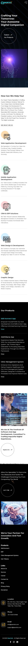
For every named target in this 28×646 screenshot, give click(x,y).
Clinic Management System (12, 362)
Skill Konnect (5, 548)
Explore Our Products (8, 36)
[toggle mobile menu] (25, 3)
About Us (4, 568)
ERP (2, 552)
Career (3, 575)
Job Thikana (5, 559)
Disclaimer (4, 590)
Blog (2, 583)
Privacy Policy (5, 586)
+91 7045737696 (12, 614)
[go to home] (6, 2)
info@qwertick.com (13, 624)
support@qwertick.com (14, 627)
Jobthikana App (7, 337)
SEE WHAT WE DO (7, 125)
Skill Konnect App (8, 319)
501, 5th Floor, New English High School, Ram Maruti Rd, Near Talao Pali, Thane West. (17, 604)
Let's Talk (6, 490)
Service (3, 572)
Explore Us (6, 450)
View (2, 329)
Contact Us (4, 579)
